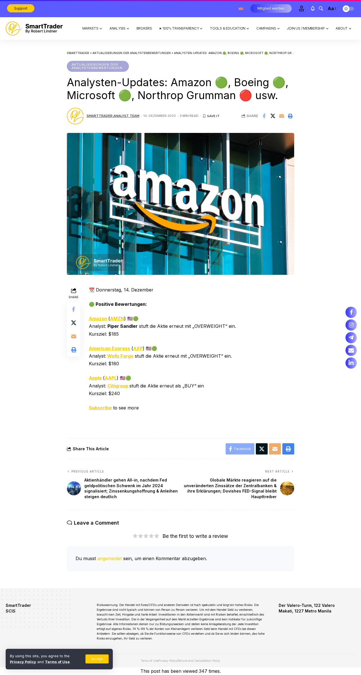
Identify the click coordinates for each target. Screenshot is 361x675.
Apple (95, 378)
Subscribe (100, 408)
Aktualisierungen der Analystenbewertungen (97, 66)
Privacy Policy (23, 662)
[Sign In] (301, 8)
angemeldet (109, 558)
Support (20, 8)
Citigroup (117, 386)
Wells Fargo (120, 356)
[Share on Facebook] (264, 116)
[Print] (290, 116)
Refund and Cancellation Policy (198, 660)
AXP (138, 348)
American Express (109, 348)
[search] (320, 8)
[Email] (281, 116)
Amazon (98, 318)
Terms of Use (57, 662)
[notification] (313, 8)
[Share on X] (273, 116)
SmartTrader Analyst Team (113, 116)
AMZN (117, 318)
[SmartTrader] (34, 28)
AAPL (111, 378)
